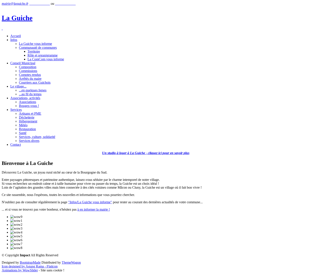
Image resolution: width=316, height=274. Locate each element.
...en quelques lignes (32, 90)
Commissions (28, 71)
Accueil (15, 36)
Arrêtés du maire (30, 78)
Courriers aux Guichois (35, 82)
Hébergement (28, 121)
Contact (15, 144)
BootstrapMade (30, 262)
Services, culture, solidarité (37, 137)
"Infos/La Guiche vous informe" (90, 202)
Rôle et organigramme (43, 55)
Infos (13, 40)
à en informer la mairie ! (93, 209)
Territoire (34, 51)
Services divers (29, 140)
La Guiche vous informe (35, 43)
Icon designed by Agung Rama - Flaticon (30, 266)
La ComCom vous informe (46, 59)
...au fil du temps (30, 94)
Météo (23, 125)
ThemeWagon (71, 262)
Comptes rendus (30, 75)
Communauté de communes (38, 47)
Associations (27, 102)
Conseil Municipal (22, 63)
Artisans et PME (30, 113)
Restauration (27, 129)
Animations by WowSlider (20, 270)
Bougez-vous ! (29, 106)
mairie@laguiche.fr (15, 3)
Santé (22, 133)
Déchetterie (26, 117)
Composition (27, 67)
